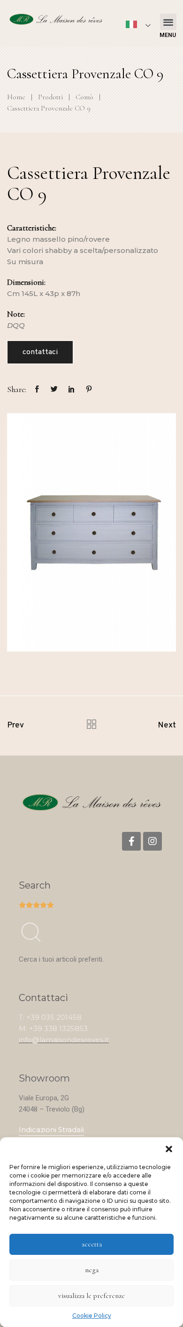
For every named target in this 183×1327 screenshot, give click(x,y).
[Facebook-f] (131, 841)
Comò (84, 97)
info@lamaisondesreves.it (64, 1039)
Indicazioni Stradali (51, 1129)
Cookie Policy (91, 1315)
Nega (92, 1270)
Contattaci (40, 352)
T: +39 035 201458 (50, 1017)
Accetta (92, 1244)
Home (16, 97)
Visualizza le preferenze (91, 1295)
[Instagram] (152, 841)
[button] (169, 1149)
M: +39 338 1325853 (53, 1028)
